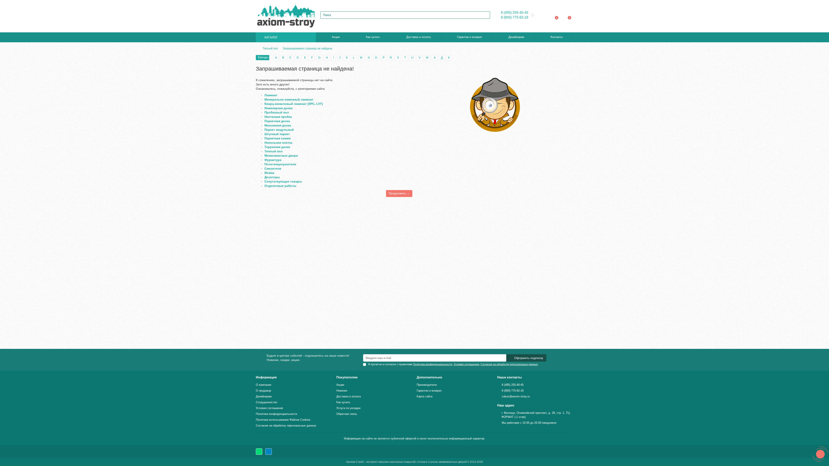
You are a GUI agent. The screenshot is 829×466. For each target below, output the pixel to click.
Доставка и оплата (418, 37)
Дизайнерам (516, 37)
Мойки (269, 173)
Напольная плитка (278, 142)
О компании (263, 384)
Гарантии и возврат (469, 37)
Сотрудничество (266, 402)
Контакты (557, 37)
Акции (336, 37)
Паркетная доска (277, 121)
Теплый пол (270, 48)
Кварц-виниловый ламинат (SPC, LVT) (293, 103)
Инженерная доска (278, 108)
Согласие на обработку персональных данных (286, 425)
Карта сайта (424, 396)
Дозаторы (272, 177)
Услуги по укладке (348, 408)
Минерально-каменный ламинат (288, 99)
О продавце (263, 390)
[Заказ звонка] (820, 454)
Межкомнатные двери (281, 155)
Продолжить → (399, 193)
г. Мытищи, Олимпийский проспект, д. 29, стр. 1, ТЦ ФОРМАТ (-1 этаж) (536, 415)
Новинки (341, 390)
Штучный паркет (277, 134)
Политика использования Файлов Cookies (283, 419)
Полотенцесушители (280, 164)
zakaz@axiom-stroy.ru (516, 396)
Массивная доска (277, 125)
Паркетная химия (277, 138)
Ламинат (270, 95)
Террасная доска (277, 147)
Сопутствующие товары (283, 181)
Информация (266, 377)
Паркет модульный (279, 129)
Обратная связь (346, 414)
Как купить (373, 37)
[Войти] (545, 15)
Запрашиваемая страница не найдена (307, 48)
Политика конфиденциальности (276, 414)
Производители (427, 384)
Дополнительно (429, 377)
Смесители (272, 168)
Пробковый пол (276, 112)
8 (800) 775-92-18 (514, 17)
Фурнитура (272, 160)
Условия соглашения (269, 408)
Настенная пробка (278, 116)
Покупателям (347, 377)
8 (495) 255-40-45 (514, 12)
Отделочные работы (280, 185)
